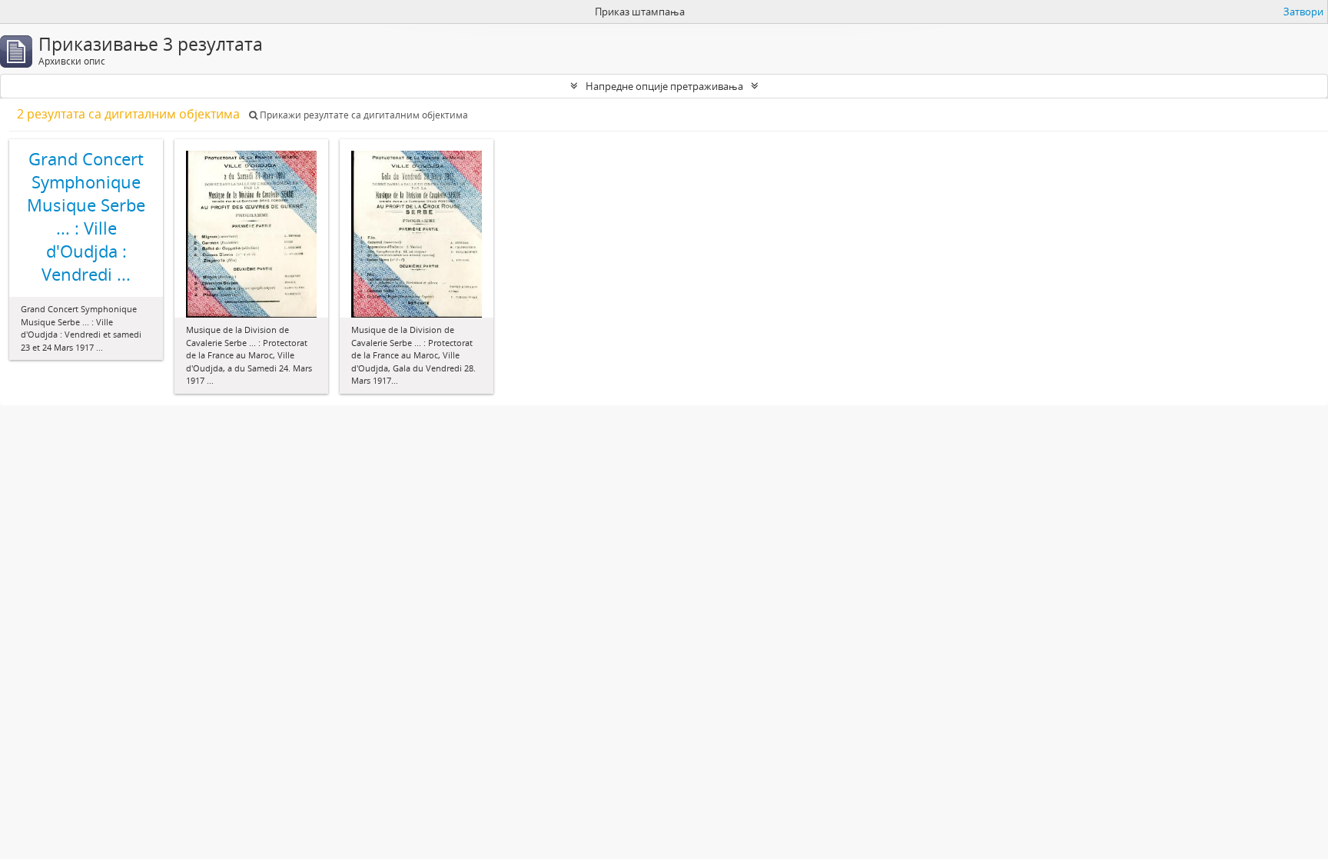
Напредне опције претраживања (664, 86)
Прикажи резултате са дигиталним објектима (362, 115)
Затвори (1303, 11)
